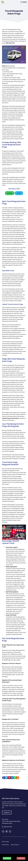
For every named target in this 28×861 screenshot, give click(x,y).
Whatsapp (9, 193)
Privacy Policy (5, 844)
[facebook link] (10, 831)
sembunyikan (11, 66)
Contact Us (7, 812)
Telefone (19, 193)
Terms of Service (15, 844)
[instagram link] (3, 831)
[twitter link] (7, 831)
